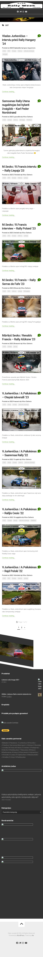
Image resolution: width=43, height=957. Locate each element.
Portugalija (27, 291)
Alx (33, 935)
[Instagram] (23, 12)
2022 (4, 462)
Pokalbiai (29, 120)
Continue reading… (8, 92)
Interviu (20, 51)
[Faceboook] (18, 12)
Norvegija (22, 120)
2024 (4, 51)
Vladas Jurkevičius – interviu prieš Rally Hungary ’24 (18, 39)
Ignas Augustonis (29, 48)
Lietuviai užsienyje (29, 51)
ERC (9, 51)
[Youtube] (26, 12)
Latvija (26, 178)
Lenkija (26, 236)
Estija (9, 404)
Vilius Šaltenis (28, 117)
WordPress (20, 935)
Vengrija (5, 54)
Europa (14, 51)
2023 (4, 120)
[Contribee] (21, 12)
